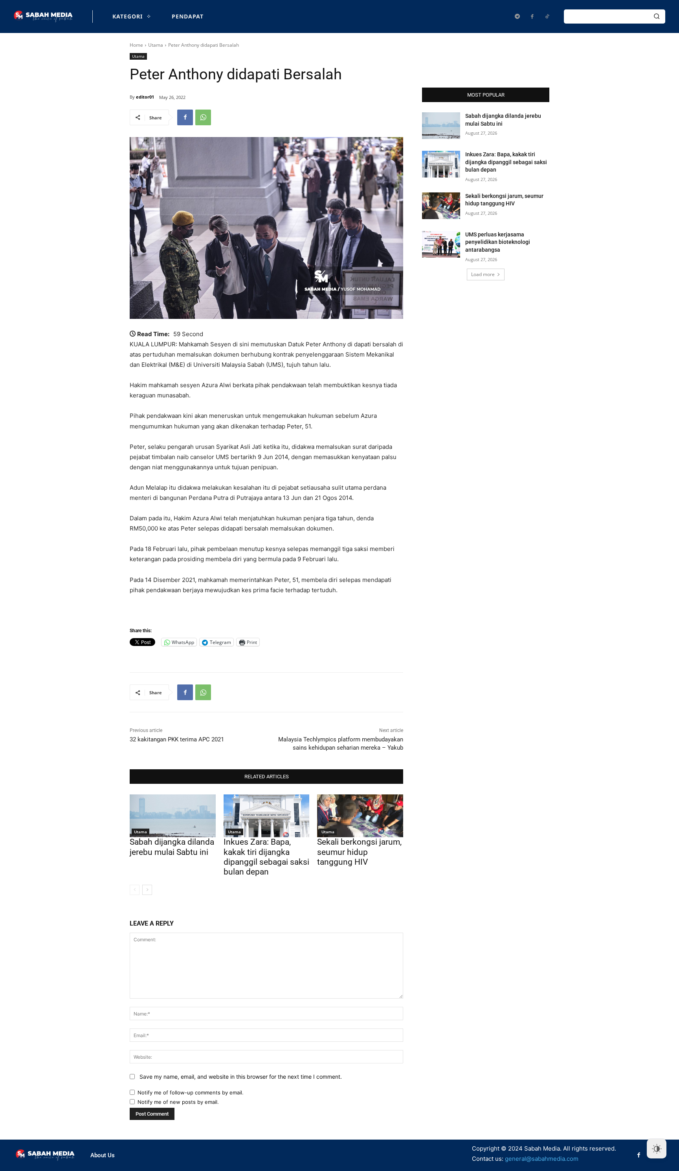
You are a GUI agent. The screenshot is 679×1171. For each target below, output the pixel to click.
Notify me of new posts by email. (178, 1102)
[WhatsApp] (203, 117)
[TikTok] (547, 16)
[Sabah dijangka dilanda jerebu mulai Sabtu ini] (173, 815)
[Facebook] (532, 16)
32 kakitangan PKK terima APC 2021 (177, 739)
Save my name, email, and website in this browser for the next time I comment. (240, 1076)
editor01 (145, 97)
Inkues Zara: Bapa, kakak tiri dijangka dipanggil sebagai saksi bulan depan (266, 856)
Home (136, 45)
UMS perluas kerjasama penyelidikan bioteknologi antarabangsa (497, 242)
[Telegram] (517, 16)
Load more (483, 274)
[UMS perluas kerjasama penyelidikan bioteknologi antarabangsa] (441, 244)
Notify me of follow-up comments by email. (191, 1092)
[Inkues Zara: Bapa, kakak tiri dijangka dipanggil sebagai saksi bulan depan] (267, 815)
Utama (155, 45)
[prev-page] (134, 890)
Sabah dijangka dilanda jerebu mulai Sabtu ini (172, 846)
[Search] (656, 16)
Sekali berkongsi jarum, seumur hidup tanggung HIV (359, 851)
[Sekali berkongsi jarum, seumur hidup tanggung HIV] (360, 815)
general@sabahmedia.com (541, 1158)
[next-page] (147, 890)
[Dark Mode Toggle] (656, 1148)
